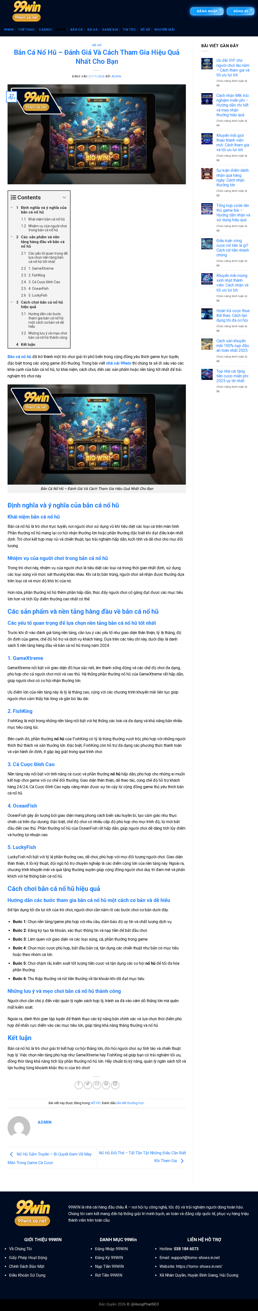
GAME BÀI (110, 29)
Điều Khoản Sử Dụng (27, 1275)
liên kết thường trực (130, 1103)
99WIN (9, 29)
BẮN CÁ (76, 29)
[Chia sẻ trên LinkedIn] (115, 1085)
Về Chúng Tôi (20, 1248)
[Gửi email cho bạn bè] (97, 1085)
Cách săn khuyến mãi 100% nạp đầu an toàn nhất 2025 (232, 345)
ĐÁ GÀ (92, 29)
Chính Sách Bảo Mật (26, 1266)
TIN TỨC (129, 29)
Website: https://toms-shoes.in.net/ (190, 1266)
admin (116, 76)
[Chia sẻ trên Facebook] (79, 1085)
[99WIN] (29, 11)
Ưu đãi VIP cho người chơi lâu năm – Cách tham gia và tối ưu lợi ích (232, 67)
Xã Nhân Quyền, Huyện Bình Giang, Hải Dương (198, 1275)
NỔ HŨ (61, 29)
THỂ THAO (26, 29)
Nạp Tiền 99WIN (109, 1266)
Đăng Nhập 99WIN (111, 1248)
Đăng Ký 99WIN (109, 1257)
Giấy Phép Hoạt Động (28, 1257)
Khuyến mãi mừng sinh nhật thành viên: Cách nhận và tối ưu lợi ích (232, 283)
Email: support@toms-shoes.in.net (189, 1257)
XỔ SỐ (145, 29)
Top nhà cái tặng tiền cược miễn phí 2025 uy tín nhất (232, 376)
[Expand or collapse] (64, 197)
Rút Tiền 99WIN (108, 1275)
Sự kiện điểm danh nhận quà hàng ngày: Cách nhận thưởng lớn (232, 177)
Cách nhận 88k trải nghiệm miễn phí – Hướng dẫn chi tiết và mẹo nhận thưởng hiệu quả (232, 105)
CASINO (45, 29)
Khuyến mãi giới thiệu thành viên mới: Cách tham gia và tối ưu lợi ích (232, 142)
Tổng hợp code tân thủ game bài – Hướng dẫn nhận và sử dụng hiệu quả (233, 212)
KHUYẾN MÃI (164, 29)
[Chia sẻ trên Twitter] (88, 1085)
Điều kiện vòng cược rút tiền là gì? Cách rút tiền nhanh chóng (232, 248)
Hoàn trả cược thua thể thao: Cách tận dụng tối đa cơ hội (232, 315)
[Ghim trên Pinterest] (106, 1085)
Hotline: (179, 1248)
